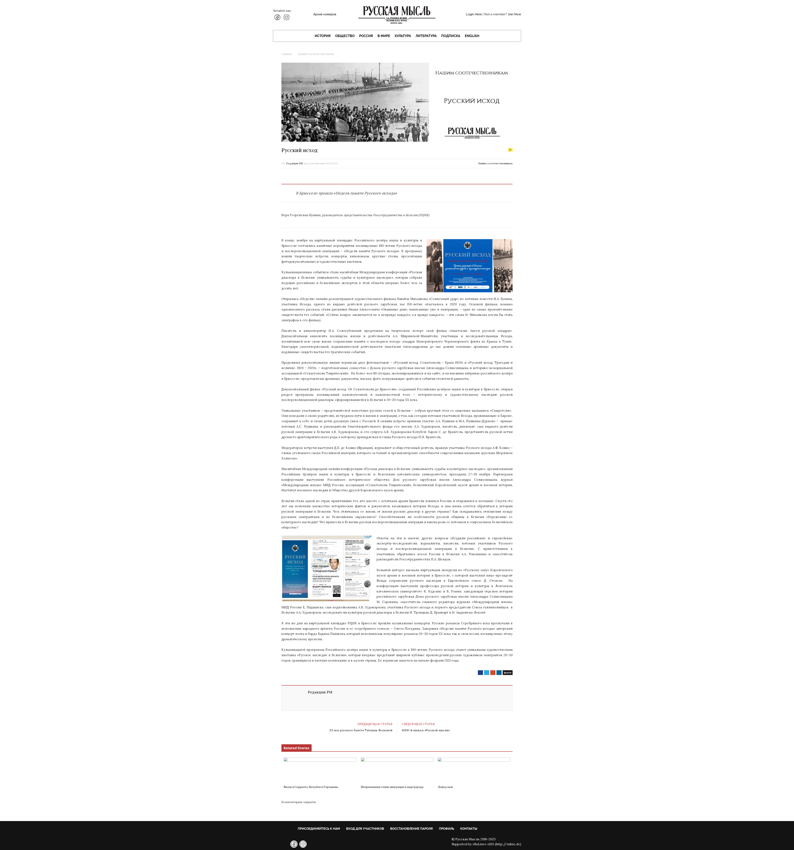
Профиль (446, 829)
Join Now (514, 14)
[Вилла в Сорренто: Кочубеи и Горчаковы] (320, 770)
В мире (384, 36)
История (323, 36)
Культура (403, 36)
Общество (345, 36)
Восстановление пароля (411, 829)
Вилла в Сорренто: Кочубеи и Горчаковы (311, 787)
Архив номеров (324, 14)
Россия (366, 36)
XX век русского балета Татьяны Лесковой (360, 730)
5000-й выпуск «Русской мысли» (426, 730)
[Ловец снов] (474, 770)
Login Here (474, 14)
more (508, 672)
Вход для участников (365, 829)
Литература (426, 36)
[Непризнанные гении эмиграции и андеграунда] (397, 770)
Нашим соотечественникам (495, 163)
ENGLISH (472, 36)
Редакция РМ (294, 163)
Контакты (468, 829)
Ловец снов (445, 787)
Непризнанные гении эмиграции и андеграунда (392, 787)
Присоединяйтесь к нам (319, 829)
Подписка (450, 36)
